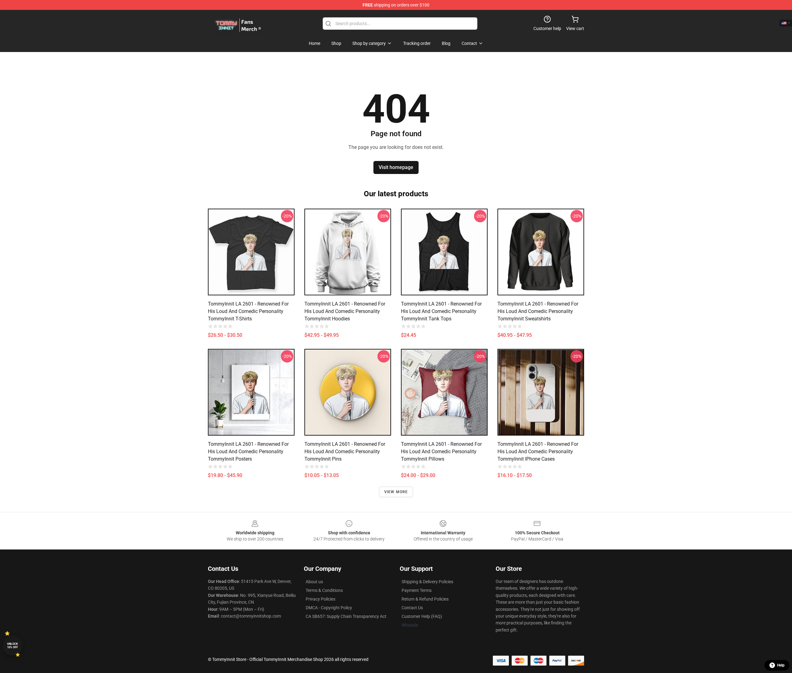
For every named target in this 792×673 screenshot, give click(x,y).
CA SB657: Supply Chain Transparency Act (346, 616)
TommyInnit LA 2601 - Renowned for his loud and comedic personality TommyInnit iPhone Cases (537, 451)
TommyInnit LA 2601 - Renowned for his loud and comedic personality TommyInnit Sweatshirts (537, 311)
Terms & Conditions (324, 590)
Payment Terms (417, 590)
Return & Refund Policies (425, 599)
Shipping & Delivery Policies (427, 581)
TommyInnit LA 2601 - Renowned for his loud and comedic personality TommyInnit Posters (248, 451)
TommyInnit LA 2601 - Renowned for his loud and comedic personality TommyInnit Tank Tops (441, 311)
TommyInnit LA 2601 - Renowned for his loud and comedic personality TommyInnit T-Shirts (248, 311)
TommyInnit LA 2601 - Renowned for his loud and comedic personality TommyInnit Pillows (441, 451)
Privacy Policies (320, 599)
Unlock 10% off (12, 645)
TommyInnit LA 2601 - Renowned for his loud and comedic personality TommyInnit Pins (344, 451)
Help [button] (781, 665)
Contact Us (412, 607)
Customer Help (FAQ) (422, 616)
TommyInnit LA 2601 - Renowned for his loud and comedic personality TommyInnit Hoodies (344, 311)
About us (314, 581)
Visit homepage (396, 167)
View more (396, 492)
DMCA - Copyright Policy (329, 607)
